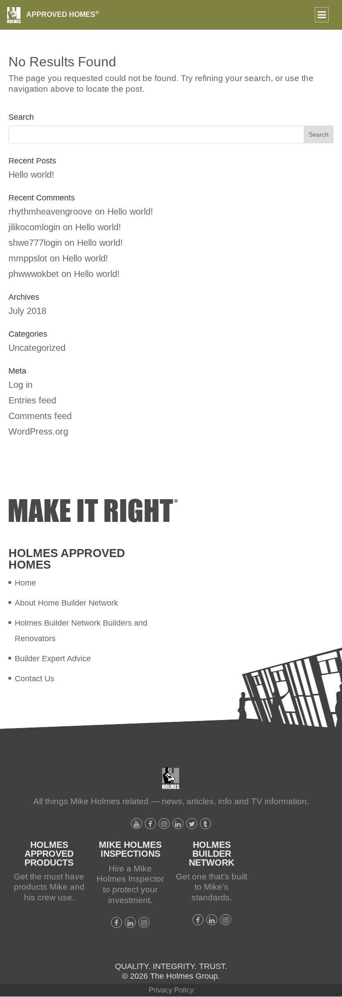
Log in (20, 385)
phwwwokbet (33, 274)
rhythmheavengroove (50, 211)
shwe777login (35, 243)
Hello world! (31, 174)
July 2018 (27, 311)
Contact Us (34, 678)
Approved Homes (62, 14)
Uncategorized (36, 348)
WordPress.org (38, 431)
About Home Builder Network (66, 602)
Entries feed (32, 400)
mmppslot (27, 258)
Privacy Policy (171, 990)
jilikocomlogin (34, 227)
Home (25, 582)
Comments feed (40, 416)
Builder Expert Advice (53, 658)
